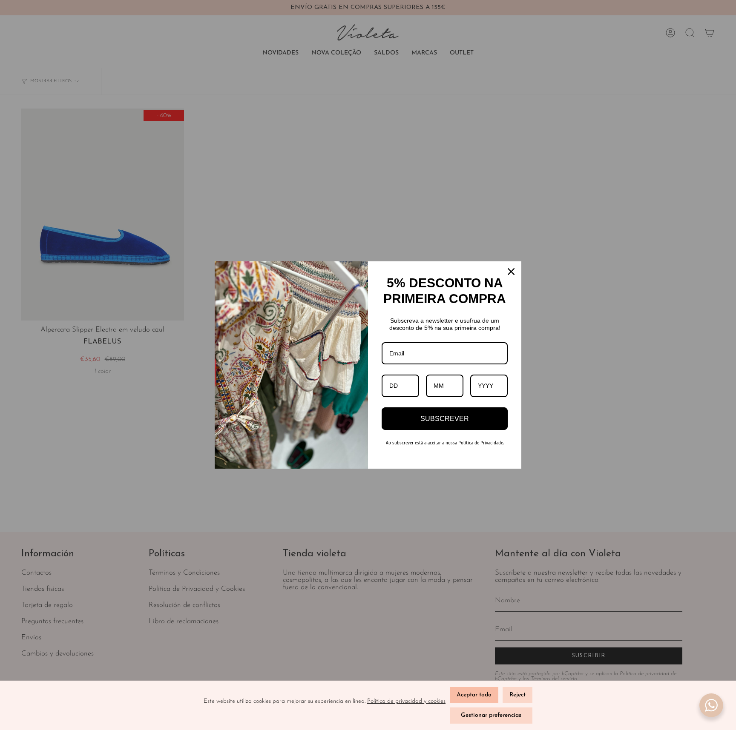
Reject (517, 695)
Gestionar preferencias (491, 715)
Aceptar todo (474, 695)
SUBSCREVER (444, 418)
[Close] (511, 271)
